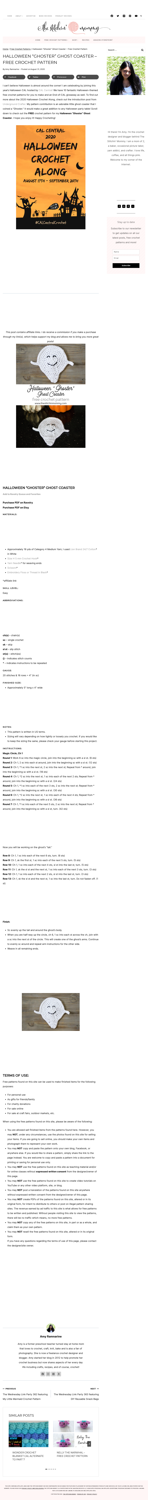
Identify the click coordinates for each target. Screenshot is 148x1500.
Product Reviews (64, 16)
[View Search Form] (141, 16)
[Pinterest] (130, 16)
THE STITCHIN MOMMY (69, 1494)
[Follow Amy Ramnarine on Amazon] (58, 1374)
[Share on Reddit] (3, 759)
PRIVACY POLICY (92, 1494)
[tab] (46, 1469)
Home (9, 16)
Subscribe (126, 265)
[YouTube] (136, 16)
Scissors (11, 567)
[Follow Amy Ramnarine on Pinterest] (53, 1374)
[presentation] (28, 1434)
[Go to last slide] (12, 1444)
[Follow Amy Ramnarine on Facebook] (42, 1374)
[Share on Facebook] (3, 736)
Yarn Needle (14, 563)
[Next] (89, 1444)
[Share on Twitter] (3, 740)
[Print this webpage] (3, 754)
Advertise (31, 16)
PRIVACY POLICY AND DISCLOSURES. (33, 1488)
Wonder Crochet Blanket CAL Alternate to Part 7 (28, 1456)
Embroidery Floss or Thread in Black (27, 572)
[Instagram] (124, 16)
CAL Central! (46, 90)
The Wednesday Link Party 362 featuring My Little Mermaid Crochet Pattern (25, 1394)
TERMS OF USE (81, 1494)
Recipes (85, 40)
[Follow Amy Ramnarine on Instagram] (48, 1374)
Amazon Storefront (103, 40)
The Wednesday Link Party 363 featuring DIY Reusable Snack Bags (76, 1394)
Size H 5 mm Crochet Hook (22, 558)
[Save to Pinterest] (3, 745)
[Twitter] (118, 16)
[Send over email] (3, 750)
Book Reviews (45, 16)
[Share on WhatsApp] (3, 764)
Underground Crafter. (14, 104)
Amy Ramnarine (12, 69)
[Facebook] (111, 16)
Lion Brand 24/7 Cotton (83, 549)
